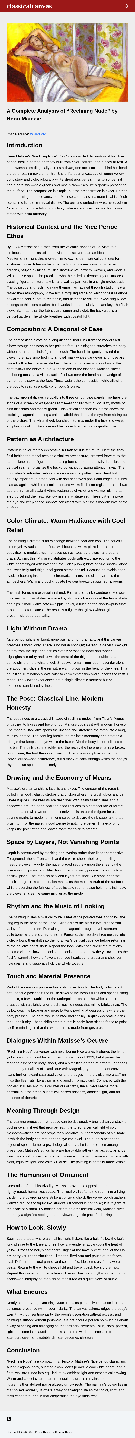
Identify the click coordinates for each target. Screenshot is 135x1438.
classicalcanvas (29, 6)
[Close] (132, 1411)
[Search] (126, 6)
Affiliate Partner (68, 1412)
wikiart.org (38, 134)
